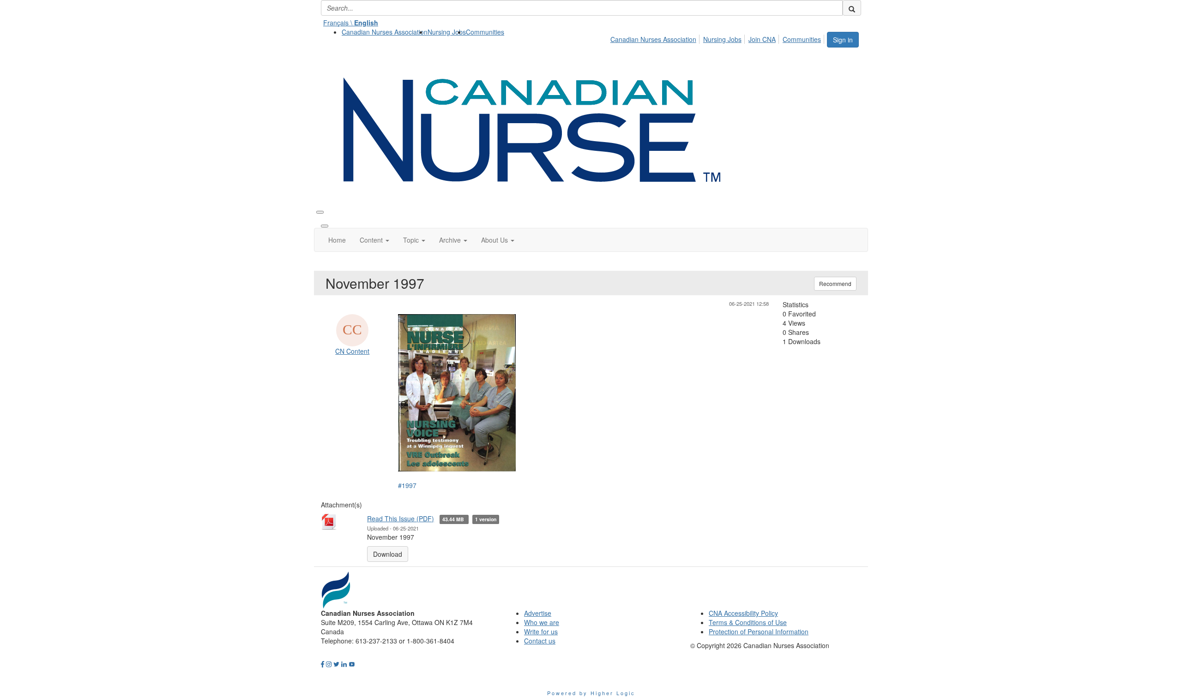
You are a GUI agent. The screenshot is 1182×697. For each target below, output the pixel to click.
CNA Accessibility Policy (743, 613)
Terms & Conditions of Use (748, 622)
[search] (852, 8)
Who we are (541, 622)
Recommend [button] (835, 283)
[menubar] (718, 38)
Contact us (539, 640)
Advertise (537, 613)
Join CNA (762, 39)
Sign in (843, 39)
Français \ (350, 22)
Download (387, 554)
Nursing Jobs (447, 31)
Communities (485, 31)
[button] (374, 239)
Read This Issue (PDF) (400, 518)
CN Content (352, 351)
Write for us (541, 631)
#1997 (407, 485)
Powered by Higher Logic (591, 693)
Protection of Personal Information (758, 631)
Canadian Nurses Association (385, 31)
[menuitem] (385, 31)
